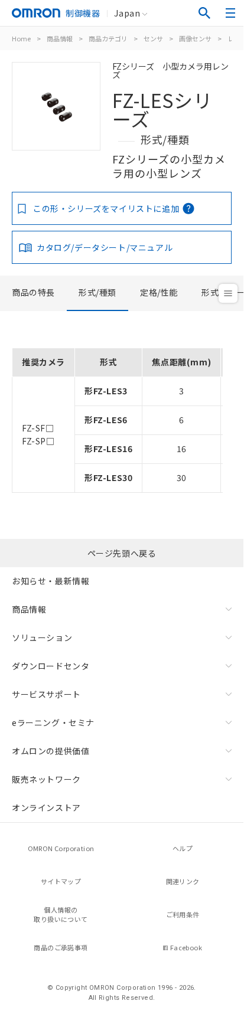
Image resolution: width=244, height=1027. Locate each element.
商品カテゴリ (108, 38)
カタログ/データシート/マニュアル (105, 247)
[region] (122, 416)
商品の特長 (33, 292)
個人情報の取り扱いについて (60, 914)
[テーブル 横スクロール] (117, 343)
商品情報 (60, 38)
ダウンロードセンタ (50, 666)
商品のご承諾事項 (60, 947)
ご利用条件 (183, 914)
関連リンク (183, 881)
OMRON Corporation (61, 848)
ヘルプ (183, 848)
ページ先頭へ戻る (122, 553)
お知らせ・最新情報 (50, 581)
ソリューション (42, 637)
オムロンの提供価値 (50, 751)
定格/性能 (159, 292)
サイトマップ (61, 881)
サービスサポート (46, 694)
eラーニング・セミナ (53, 722)
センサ (153, 38)
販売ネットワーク (46, 779)
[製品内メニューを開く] (228, 293)
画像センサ (195, 38)
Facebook (186, 947)
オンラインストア (46, 807)
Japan (127, 13)
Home (21, 38)
